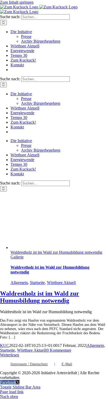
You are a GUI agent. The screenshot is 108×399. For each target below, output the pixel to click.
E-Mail (67, 364)
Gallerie (17, 257)
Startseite (37, 282)
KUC (4, 345)
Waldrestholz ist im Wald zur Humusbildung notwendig (56, 252)
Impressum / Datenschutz (29, 364)
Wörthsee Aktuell (61, 282)
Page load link (12, 392)
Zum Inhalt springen (17, 2)
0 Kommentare (59, 350)
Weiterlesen (9, 355)
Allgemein (19, 282)
